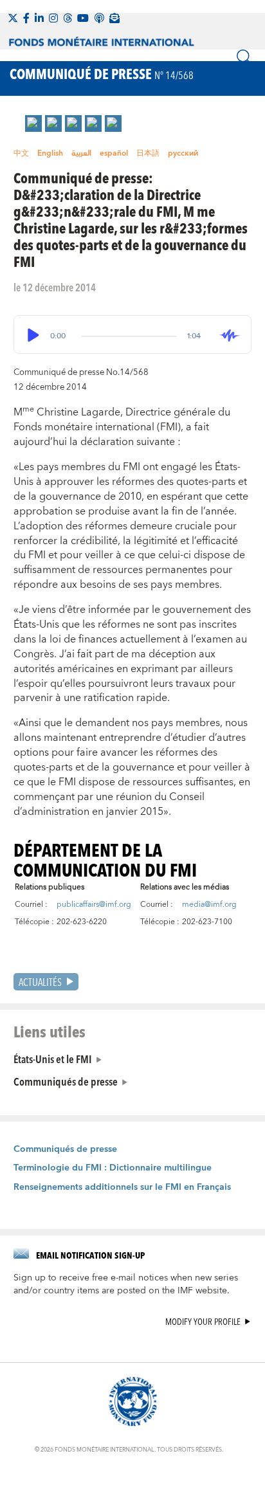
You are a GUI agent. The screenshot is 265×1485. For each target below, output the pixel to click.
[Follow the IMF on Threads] (67, 18)
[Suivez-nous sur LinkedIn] (39, 18)
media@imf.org (209, 904)
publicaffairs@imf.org (94, 904)
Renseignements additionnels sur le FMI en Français (122, 1187)
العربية (81, 153)
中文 (21, 153)
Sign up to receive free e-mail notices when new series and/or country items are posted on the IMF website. (126, 1284)
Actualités (40, 982)
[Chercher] (244, 57)
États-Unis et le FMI (53, 1058)
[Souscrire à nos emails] (114, 18)
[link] (33, 123)
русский (183, 153)
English (50, 153)
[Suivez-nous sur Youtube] (83, 18)
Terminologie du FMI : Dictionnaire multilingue (113, 1168)
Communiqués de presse (66, 1081)
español (114, 153)
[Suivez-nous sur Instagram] (53, 18)
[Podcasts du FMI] (99, 18)
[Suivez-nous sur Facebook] (26, 18)
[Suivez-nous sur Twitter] (13, 18)
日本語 (148, 153)
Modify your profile (203, 1322)
